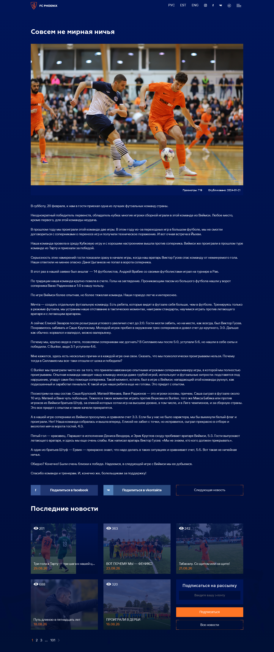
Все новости (209, 625)
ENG (195, 5)
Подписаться (209, 612)
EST (183, 5)
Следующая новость (209, 490)
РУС (171, 5)
